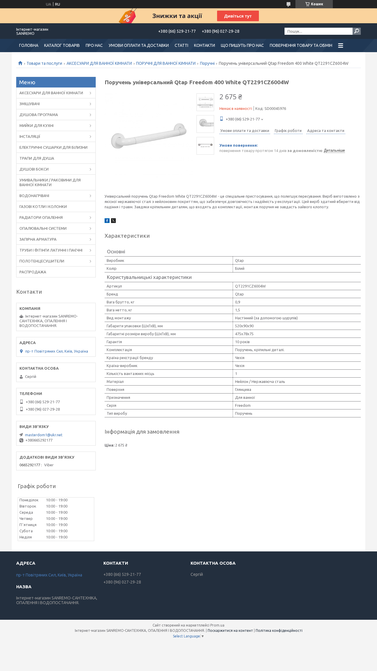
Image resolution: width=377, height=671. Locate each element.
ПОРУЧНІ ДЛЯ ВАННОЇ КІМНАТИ (166, 63)
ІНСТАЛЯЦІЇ (29, 136)
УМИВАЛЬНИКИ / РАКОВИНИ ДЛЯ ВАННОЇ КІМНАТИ (50, 182)
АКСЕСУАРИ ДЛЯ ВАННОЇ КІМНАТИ (99, 63)
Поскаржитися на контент (230, 630)
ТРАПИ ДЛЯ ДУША (36, 158)
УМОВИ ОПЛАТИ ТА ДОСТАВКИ (139, 45)
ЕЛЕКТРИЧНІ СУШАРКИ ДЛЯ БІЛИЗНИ (53, 147)
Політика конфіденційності (279, 630)
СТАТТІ (181, 45)
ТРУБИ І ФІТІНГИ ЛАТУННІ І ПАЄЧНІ (50, 250)
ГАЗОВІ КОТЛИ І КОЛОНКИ (43, 206)
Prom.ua (217, 625)
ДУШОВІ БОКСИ (34, 169)
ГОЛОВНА (28, 45)
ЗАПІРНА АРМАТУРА (38, 239)
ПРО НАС (94, 45)
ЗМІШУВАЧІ (29, 104)
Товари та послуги (44, 63)
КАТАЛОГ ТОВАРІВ (62, 45)
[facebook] (107, 221)
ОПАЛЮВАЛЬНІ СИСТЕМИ (43, 228)
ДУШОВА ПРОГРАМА (38, 115)
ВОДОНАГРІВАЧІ (34, 196)
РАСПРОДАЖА (32, 272)
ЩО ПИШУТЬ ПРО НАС (242, 45)
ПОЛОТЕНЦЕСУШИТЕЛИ (41, 261)
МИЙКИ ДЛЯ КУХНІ (36, 125)
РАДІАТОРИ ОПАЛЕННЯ (41, 217)
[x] (113, 221)
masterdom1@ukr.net (43, 435)
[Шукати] (357, 31)
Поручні (207, 63)
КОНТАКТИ (204, 45)
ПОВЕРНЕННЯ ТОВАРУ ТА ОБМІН (301, 45)
